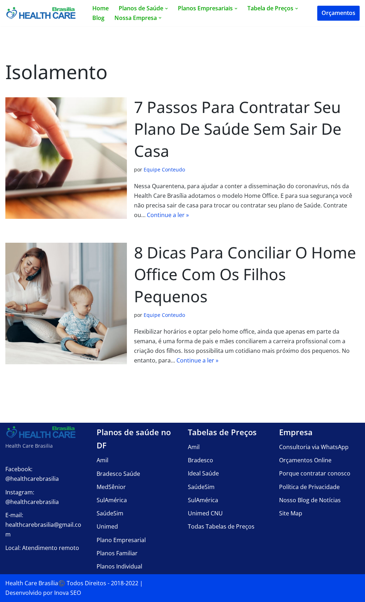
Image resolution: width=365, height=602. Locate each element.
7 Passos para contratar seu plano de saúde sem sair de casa (237, 128)
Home (100, 8)
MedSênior (111, 487)
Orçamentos (338, 13)
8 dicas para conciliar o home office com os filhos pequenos (245, 274)
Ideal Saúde (203, 473)
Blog (98, 18)
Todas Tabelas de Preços (221, 526)
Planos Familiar (117, 553)
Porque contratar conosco (314, 473)
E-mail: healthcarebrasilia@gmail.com (43, 524)
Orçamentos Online (305, 460)
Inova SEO (67, 593)
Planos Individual (119, 566)
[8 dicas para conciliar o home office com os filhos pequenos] (66, 303)
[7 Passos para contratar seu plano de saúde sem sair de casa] (66, 158)
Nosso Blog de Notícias (310, 500)
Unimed (107, 526)
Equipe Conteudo (164, 169)
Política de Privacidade (309, 487)
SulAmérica (112, 500)
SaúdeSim (110, 513)
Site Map (290, 513)
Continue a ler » (168, 215)
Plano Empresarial (121, 540)
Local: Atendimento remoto (42, 548)
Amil (102, 460)
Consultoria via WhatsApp (314, 447)
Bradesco (200, 460)
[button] (166, 8)
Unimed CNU (205, 513)
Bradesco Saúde (118, 474)
